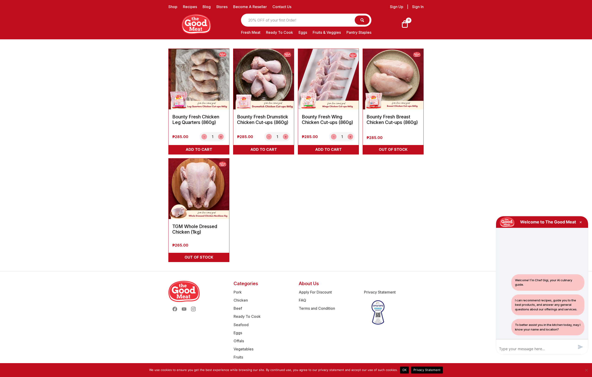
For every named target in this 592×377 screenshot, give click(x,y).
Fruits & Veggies (327, 32)
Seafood (241, 324)
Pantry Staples (358, 32)
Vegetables (243, 349)
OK (404, 370)
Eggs (303, 32)
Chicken (241, 300)
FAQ (302, 300)
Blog (207, 6)
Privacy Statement (380, 292)
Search (362, 20)
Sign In (418, 7)
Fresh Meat (250, 32)
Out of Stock (393, 149)
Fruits (238, 357)
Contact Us (281, 6)
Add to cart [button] (199, 149)
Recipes (190, 6)
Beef (238, 308)
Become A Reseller (250, 6)
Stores (222, 6)
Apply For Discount (315, 292)
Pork (238, 292)
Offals (239, 341)
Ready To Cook (279, 32)
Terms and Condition (317, 308)
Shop (172, 6)
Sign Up (396, 7)
